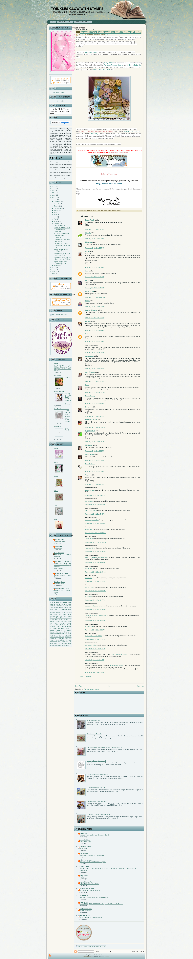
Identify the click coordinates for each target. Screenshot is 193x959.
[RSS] (50, 956)
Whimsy (69, 630)
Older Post (140, 686)
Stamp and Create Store (102, 69)
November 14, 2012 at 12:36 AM (95, 551)
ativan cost (88, 568)
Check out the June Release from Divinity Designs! (68, 416)
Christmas (68, 602)
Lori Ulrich (57, 375)
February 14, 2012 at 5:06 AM (94, 403)
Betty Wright (83, 833)
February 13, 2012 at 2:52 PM (94, 330)
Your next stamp (66, 633)
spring (59, 642)
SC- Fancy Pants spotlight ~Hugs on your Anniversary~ (61, 235)
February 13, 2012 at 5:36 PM (94, 369)
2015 (53, 193)
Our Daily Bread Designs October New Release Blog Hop (104, 747)
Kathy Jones (84, 875)
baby (84, 210)
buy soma (88, 596)
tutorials (61, 645)
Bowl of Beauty (58, 568)
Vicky (98, 184)
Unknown (88, 334)
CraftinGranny (90, 396)
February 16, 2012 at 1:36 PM (94, 484)
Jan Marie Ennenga (86, 909)
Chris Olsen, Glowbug (58, 92)
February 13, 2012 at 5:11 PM (94, 352)
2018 (53, 186)
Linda (87, 385)
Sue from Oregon (91, 420)
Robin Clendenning (85, 860)
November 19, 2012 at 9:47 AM (95, 600)
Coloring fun (58, 548)
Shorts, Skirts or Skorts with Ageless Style (92, 855)
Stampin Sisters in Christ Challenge (60, 625)
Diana (56, 462)
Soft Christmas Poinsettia (94, 734)
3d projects (53, 602)
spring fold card (66, 642)
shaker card (53, 642)
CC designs (61, 602)
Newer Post (78, 686)
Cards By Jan (84, 902)
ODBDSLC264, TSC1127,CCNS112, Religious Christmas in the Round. (101, 904)
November (57, 204)
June (55, 215)
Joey (86, 271)
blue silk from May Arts (132, 131)
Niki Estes (88, 445)
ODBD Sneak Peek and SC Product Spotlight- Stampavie (62, 229)
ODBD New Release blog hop (96, 787)
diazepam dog (89, 490)
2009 (53, 272)
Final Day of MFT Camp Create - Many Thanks (94, 897)
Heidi (111, 184)
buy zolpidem (89, 501)
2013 (53, 197)
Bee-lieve (82, 877)
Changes (67, 377)
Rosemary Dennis (85, 846)
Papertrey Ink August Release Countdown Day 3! (94, 835)
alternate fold (55, 635)
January (56, 265)
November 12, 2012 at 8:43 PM (95, 495)
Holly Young (89, 291)
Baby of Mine (109, 63)
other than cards (66, 638)
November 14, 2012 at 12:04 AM (95, 542)
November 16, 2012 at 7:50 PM (95, 581)
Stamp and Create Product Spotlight (106, 210)
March (56, 221)
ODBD (59, 609)
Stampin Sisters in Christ (58, 625)
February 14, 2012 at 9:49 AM (94, 416)
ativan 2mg (88, 578)
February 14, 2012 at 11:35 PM (95, 427)
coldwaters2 (89, 356)
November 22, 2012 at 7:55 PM (95, 639)
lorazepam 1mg (90, 548)
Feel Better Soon (59, 583)
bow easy (94, 134)
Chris (56, 491)
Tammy (87, 475)
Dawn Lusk (57, 426)
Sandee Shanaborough (61, 409)
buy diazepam (89, 587)
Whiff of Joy (61, 630)
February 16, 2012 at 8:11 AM (94, 460)
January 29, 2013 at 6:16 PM (94, 660)
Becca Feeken (84, 867)
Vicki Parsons (84, 895)
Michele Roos (90, 464)
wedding (66, 645)
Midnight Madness (60, 607)
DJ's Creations (59, 553)
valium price (89, 538)
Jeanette (104, 184)
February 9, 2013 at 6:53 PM (94, 672)
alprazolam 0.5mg (91, 510)
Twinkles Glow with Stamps (77, 8)
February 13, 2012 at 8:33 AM (94, 277)
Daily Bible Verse (60, 109)
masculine (68, 635)
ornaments (68, 637)
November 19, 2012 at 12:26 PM (95, 609)
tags (57, 645)
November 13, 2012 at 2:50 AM (95, 505)
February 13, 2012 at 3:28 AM (94, 229)
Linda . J (88, 407)
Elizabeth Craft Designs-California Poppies (93, 862)
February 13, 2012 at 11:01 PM (95, 392)
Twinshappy (58, 546)
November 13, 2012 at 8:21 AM (95, 523)
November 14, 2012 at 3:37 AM (95, 562)
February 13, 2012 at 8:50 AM (94, 288)
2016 (53, 191)
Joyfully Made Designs (87, 889)
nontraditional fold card (57, 637)
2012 (53, 199)
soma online (89, 626)
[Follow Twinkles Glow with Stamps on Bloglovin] (60, 125)
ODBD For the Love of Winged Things (91, 917)
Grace (56, 505)
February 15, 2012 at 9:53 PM (94, 451)
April (55, 219)
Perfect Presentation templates (60, 618)
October (56, 206)
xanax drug (88, 529)
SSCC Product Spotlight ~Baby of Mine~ (110, 32)
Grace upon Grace (60, 541)
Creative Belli (54, 604)
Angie (56, 448)
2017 (53, 188)
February (57, 223)
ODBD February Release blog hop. (97, 774)
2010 (53, 269)
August (56, 210)
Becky (87, 280)
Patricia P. (107, 956)
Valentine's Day (58, 628)
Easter (69, 604)
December (57, 201)
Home (109, 686)
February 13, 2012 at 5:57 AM (94, 248)
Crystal (87, 321)
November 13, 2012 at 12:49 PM (95, 533)
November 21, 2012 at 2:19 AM (95, 620)
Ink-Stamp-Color (59, 582)
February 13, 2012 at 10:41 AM (95, 297)
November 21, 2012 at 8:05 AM (95, 630)
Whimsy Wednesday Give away (60, 632)
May (55, 217)
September (57, 208)
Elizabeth (88, 242)
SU (70, 619)
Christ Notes (62, 111)
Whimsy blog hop (55, 633)
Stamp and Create (91, 52)
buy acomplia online (120, 654)
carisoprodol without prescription (95, 615)
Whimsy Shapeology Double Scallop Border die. (96, 131)
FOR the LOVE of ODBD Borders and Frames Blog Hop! (62, 245)
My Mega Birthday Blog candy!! (96, 761)
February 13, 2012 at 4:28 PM (94, 341)
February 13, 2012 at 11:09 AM (95, 307)
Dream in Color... (59, 539)
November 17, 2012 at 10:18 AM (95, 591)
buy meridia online (117, 665)
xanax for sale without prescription (96, 557)
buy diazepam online (92, 520)
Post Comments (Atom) (91, 689)
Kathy (56, 476)
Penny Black (67, 616)
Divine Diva (63, 604)
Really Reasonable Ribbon (59, 619)
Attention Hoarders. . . (86, 910)
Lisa (55, 519)
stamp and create (55, 643)
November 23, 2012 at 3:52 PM (95, 649)
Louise (87, 251)
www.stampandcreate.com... (119, 153)
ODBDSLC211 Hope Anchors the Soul (98, 814)
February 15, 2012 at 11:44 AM (95, 442)
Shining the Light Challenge (58, 621)
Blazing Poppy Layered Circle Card (90, 890)
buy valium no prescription (93, 636)
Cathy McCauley (59, 391)
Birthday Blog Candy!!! (93, 720)
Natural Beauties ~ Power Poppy (89, 884)
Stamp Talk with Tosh (61, 573)
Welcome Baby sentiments (113, 65)
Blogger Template (87, 956)
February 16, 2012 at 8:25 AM (94, 471)
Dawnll (87, 301)
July (55, 212)
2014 (53, 195)
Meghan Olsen (90, 431)
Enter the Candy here (109, 174)
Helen (56, 363)
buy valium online (90, 645)
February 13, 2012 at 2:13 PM (94, 318)
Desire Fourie (89, 220)
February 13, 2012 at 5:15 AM (94, 239)
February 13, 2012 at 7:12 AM (94, 267)
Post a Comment (85, 676)
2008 (53, 274)
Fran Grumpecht (85, 915)
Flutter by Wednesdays (57, 605)
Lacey (119, 184)
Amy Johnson (90, 372)
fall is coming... (84, 848)
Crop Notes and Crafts (61, 588)
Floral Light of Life (59, 225)
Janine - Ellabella (91, 310)
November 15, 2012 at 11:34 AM (95, 572)
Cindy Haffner (90, 454)
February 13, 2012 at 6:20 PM (94, 381)
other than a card (55, 638)
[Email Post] (107, 34)
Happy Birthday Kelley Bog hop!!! (97, 801)
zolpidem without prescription (94, 606)
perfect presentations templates (60, 640)
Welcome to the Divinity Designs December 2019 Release (68, 399)
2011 (53, 267)
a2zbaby (88, 233)
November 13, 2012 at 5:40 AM (95, 514)
